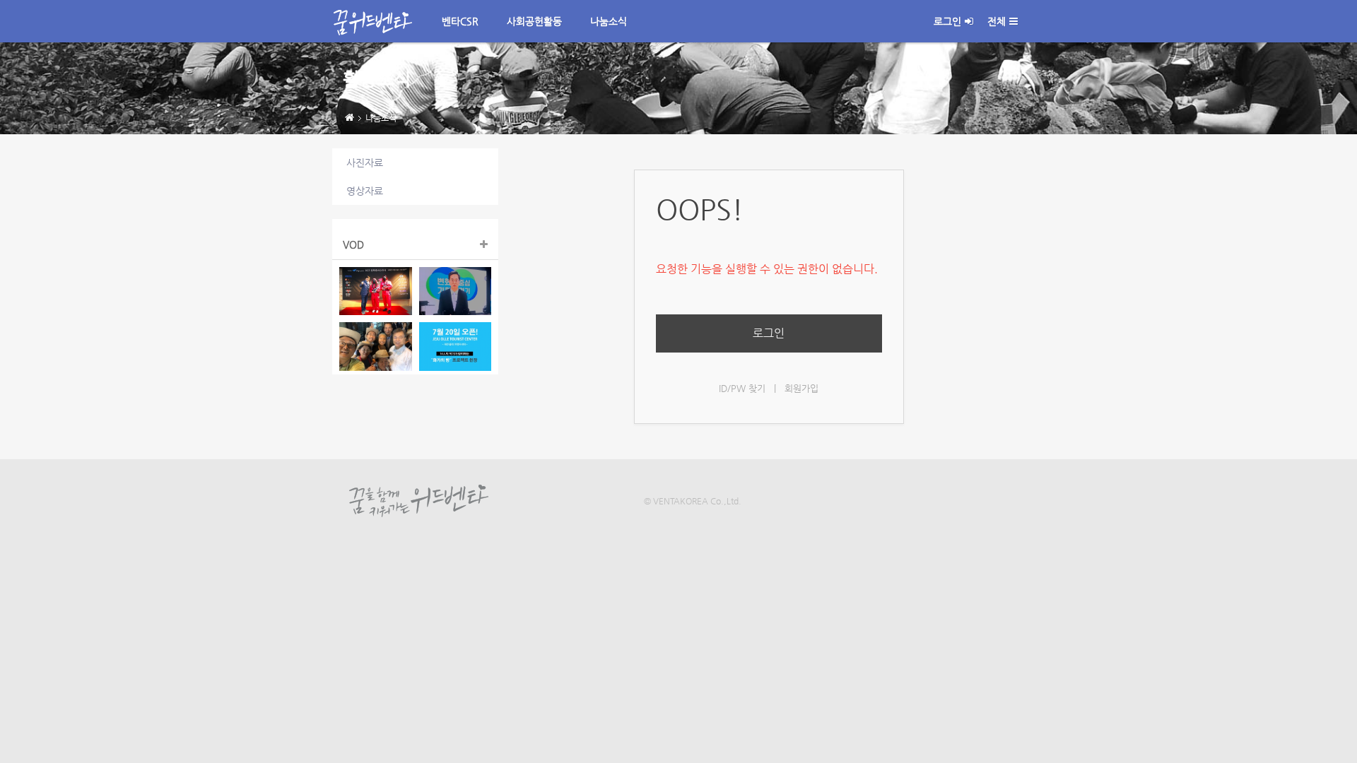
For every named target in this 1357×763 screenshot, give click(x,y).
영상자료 (364, 190)
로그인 (947, 21)
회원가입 (801, 388)
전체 (996, 21)
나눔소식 (608, 21)
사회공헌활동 (534, 21)
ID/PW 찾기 (742, 388)
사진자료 (364, 162)
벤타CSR (460, 21)
